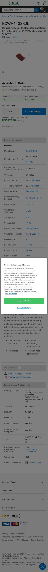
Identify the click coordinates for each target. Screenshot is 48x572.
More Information (11, 293)
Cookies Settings (24, 307)
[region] (24, 286)
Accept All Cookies (24, 301)
